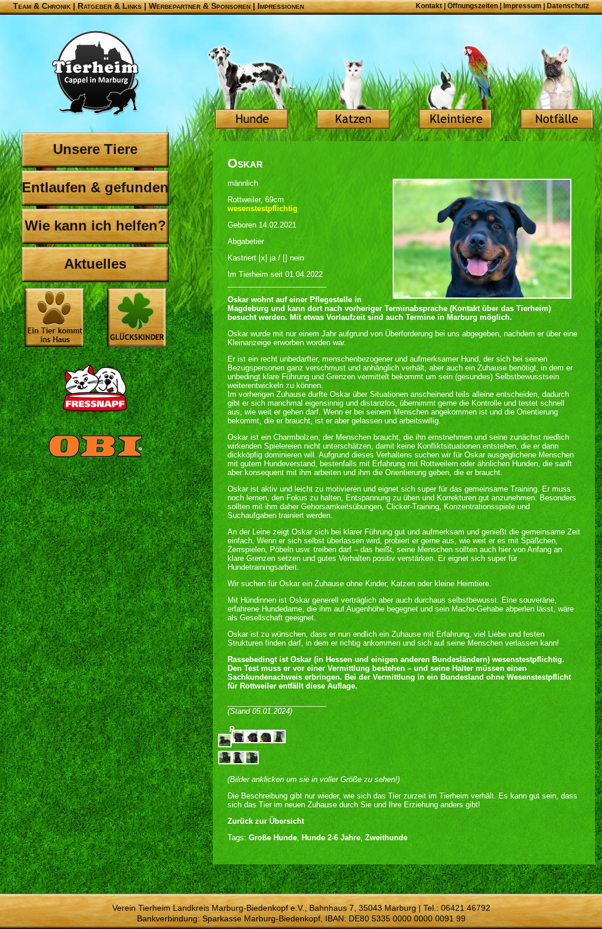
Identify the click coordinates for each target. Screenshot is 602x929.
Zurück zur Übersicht (266, 821)
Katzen (353, 88)
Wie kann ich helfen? (95, 225)
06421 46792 (465, 908)
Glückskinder (136, 319)
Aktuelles (95, 264)
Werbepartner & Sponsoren (199, 6)
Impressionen (280, 6)
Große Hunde (273, 837)
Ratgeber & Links (110, 6)
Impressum (522, 6)
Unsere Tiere (95, 149)
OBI (95, 458)
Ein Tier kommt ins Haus (54, 317)
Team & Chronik (42, 6)
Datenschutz (568, 6)
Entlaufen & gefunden (95, 187)
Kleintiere (455, 88)
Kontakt (429, 6)
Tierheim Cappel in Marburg (95, 73)
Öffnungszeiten (472, 6)
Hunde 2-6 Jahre (331, 837)
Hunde (252, 88)
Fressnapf (95, 388)
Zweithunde (386, 837)
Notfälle (557, 88)
